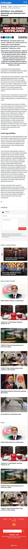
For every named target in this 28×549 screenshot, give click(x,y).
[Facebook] (2, 37)
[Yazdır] (19, 37)
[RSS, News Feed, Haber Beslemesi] (14, 524)
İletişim (15, 519)
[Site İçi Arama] (24, 2)
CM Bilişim (15, 545)
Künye (10, 519)
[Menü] (26, 2)
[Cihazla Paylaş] (13, 37)
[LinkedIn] (8, 37)
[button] (21, 37)
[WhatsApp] (10, 37)
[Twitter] (4, 37)
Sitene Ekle (14, 520)
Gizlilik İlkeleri (21, 519)
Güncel (10, 6)
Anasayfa (4, 6)
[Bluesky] (6, 37)
